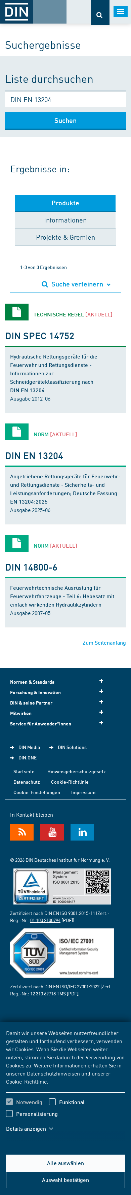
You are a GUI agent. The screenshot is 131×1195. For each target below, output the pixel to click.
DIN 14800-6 (31, 567)
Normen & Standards (32, 682)
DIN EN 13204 (34, 455)
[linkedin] (82, 832)
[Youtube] (52, 832)
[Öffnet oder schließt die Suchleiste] (100, 12)
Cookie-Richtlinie (26, 1081)
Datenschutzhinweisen (53, 1073)
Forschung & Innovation (35, 692)
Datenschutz (26, 782)
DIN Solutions (72, 747)
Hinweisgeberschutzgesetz (76, 771)
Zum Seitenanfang (104, 642)
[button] (33, 1129)
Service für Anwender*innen (40, 723)
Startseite (24, 771)
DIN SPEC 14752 (39, 335)
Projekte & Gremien (65, 236)
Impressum (83, 792)
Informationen (65, 219)
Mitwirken (21, 713)
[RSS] (22, 832)
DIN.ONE (27, 757)
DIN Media (29, 747)
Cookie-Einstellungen (36, 792)
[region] (65, 1085)
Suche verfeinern (77, 284)
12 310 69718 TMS (48, 993)
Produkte (65, 203)
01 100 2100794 (45, 920)
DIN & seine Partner (31, 703)
